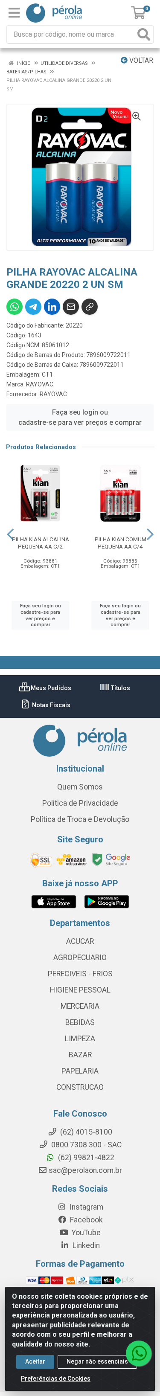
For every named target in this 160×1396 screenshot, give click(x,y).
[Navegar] (10, 534)
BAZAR (80, 1055)
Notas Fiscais (50, 705)
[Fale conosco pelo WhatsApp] (138, 1353)
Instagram (85, 1207)
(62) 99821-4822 (85, 1157)
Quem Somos (80, 787)
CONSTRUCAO (80, 1087)
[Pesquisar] (144, 34)
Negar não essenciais (97, 1361)
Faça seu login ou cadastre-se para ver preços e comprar (80, 417)
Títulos (120, 688)
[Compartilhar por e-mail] (71, 307)
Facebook (85, 1220)
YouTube (85, 1232)
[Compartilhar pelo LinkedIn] (52, 307)
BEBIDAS (80, 1022)
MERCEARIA (80, 1006)
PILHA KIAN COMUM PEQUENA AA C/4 (120, 543)
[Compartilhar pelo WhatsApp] (14, 307)
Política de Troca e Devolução (80, 819)
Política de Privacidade (80, 803)
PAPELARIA (80, 1071)
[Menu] (14, 12)
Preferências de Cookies (55, 1378)
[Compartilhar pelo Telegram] (33, 307)
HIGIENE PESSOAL (80, 990)
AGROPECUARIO (80, 957)
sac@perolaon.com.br (85, 1170)
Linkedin (85, 1245)
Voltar (140, 60)
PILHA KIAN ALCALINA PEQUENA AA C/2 (40, 543)
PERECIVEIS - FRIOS (80, 973)
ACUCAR (80, 941)
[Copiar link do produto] (89, 307)
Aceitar (35, 1361)
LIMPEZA (80, 1038)
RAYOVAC (39, 384)
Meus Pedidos (50, 688)
